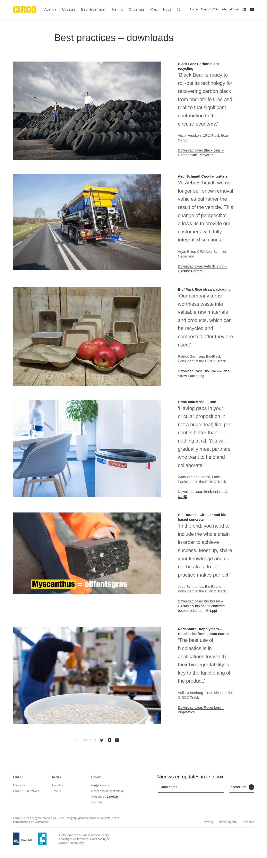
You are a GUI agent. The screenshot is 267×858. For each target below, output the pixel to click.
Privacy (209, 822)
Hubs (167, 9)
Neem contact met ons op (107, 791)
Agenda (50, 9)
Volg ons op (104, 796)
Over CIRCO (210, 9)
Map (153, 9)
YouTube (96, 802)
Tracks (56, 791)
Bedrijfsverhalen (93, 9)
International (230, 9)
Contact (96, 777)
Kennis (56, 777)
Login (194, 9)
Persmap (248, 822)
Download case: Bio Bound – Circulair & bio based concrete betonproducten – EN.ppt (201, 606)
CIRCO (18, 777)
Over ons (19, 785)
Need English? (228, 822)
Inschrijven (237, 787)
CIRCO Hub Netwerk (26, 791)
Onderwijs (136, 9)
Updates (57, 785)
